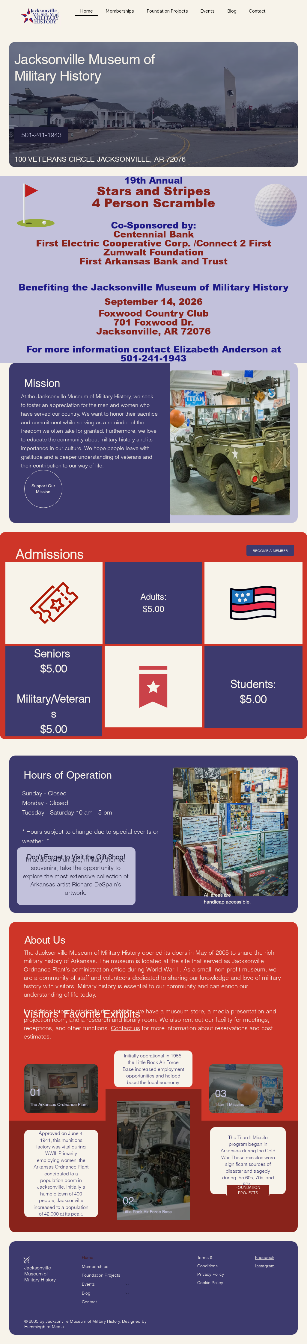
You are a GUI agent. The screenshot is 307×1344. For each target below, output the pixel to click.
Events (88, 1284)
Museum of (36, 1274)
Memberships (95, 1266)
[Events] (127, 1284)
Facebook (264, 1257)
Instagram (265, 1266)
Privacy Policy (210, 1274)
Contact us (125, 1028)
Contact (89, 1301)
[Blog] (127, 1293)
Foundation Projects (101, 1275)
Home (87, 1257)
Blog (86, 1293)
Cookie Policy (210, 1282)
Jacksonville (37, 1268)
